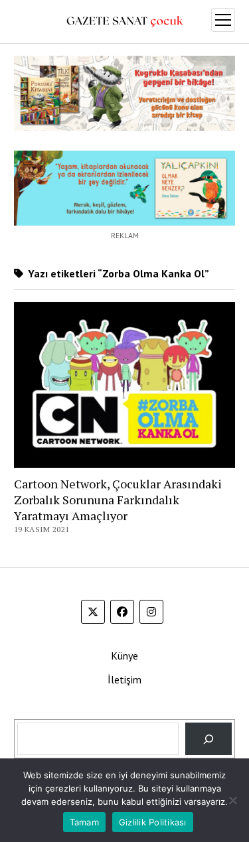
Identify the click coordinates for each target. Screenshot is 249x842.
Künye (124, 655)
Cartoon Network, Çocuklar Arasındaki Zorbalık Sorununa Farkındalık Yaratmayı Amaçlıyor (118, 500)
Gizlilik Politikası (153, 822)
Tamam (84, 822)
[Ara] (208, 739)
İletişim (124, 679)
